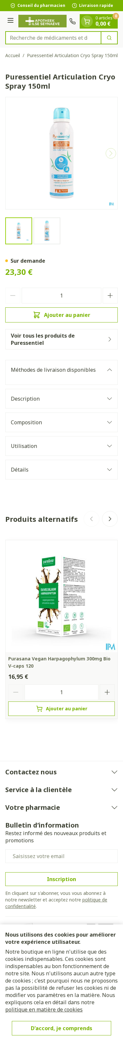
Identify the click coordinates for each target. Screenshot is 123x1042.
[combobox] (53, 37)
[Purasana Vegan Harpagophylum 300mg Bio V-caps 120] (61, 596)
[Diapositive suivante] (110, 519)
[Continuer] (111, 153)
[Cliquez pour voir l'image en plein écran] (61, 153)
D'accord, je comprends (61, 1028)
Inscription (61, 879)
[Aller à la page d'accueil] (42, 21)
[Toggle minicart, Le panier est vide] (87, 21)
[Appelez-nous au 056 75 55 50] (72, 21)
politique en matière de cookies (44, 1009)
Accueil (12, 55)
